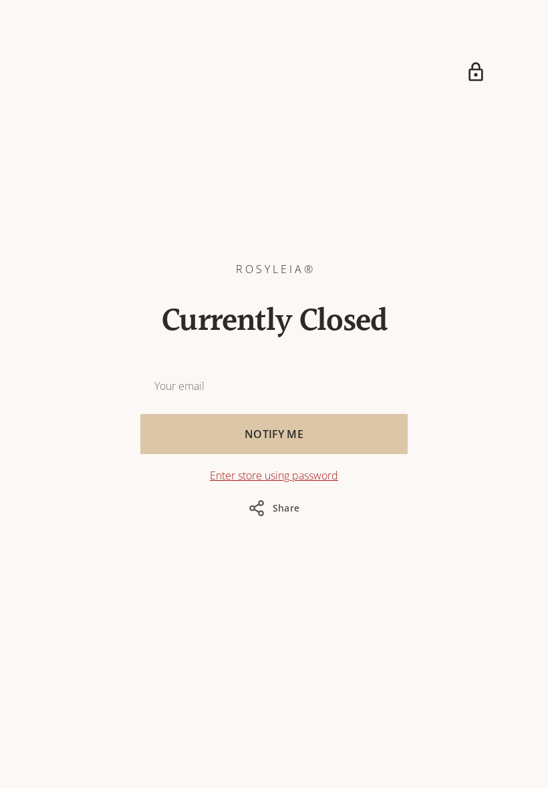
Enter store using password (274, 475)
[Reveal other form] (476, 72)
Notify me (274, 434)
